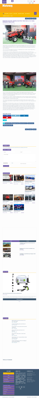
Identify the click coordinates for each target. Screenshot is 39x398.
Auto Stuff (15, 13)
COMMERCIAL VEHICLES (7, 387)
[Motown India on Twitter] (31, 1)
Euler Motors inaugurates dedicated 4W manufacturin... (7, 181)
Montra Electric (8, 123)
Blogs (5, 393)
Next (26, 18)
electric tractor (30, 123)
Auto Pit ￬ (11, 13)
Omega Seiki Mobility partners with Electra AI (19, 323)
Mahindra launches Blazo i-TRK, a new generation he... (30, 201)
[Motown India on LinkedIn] (33, 3)
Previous (30, 18)
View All (34, 18)
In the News (6, 13)
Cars (8, 375)
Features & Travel (21, 13)
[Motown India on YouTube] (34, 1)
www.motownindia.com (20, 381)
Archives (5, 391)
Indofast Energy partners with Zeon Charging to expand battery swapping (19, 341)
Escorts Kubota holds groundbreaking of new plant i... (18, 182)
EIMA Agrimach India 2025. (7, 125)
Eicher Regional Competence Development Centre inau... (7, 211)
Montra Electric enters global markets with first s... (18, 211)
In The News (5, 318)
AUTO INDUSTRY (27, 13)
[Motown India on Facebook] (28, 1)
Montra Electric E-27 (23, 123)
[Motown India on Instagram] (30, 3)
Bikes (9, 377)
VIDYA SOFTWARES (34, 397)
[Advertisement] (19, 9)
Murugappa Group (15, 123)
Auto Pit (5, 373)
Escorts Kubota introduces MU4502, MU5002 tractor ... (18, 201)
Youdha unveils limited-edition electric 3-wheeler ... (8, 201)
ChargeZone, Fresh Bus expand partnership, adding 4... (30, 181)
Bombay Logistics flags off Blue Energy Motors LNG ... (30, 191)
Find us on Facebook (7, 359)
